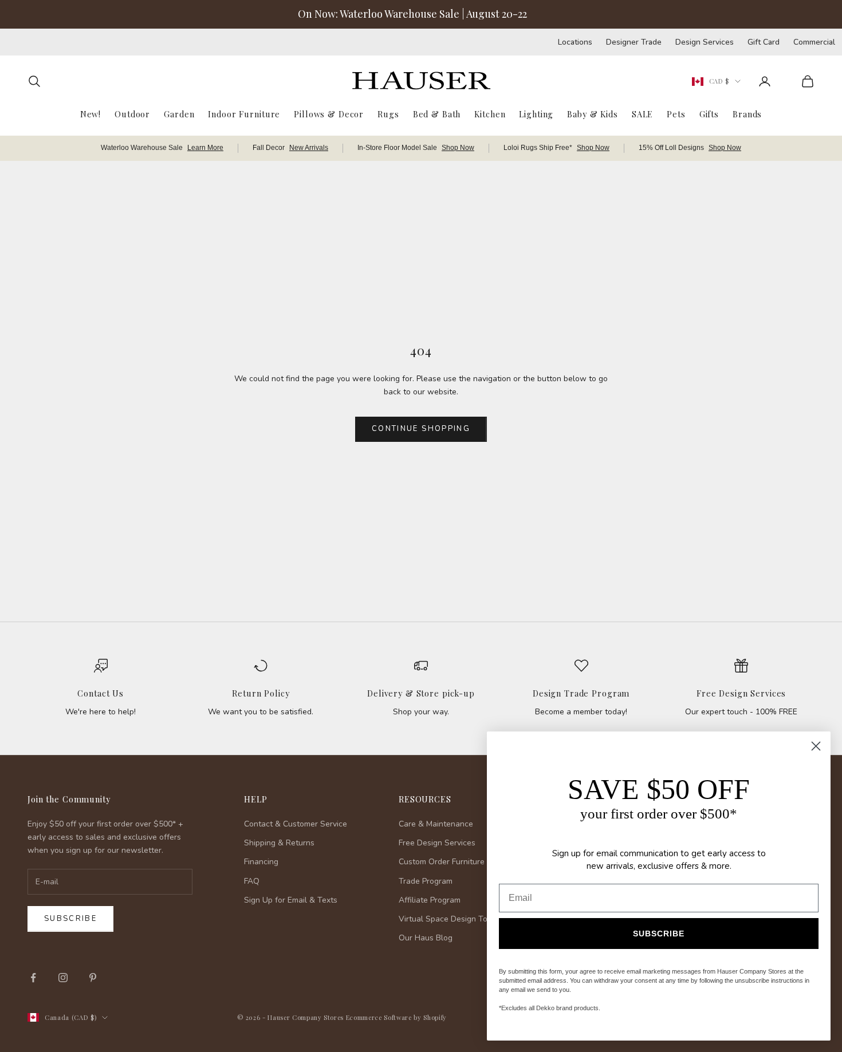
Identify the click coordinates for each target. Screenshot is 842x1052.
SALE (642, 114)
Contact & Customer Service (295, 823)
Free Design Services (741, 693)
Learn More (205, 148)
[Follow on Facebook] (33, 977)
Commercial (814, 42)
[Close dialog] (816, 746)
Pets (676, 114)
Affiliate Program (430, 900)
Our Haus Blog (426, 937)
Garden (179, 114)
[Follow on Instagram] (63, 977)
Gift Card (763, 42)
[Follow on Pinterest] (93, 977)
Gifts (709, 114)
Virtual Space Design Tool (446, 918)
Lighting (536, 114)
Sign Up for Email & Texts (290, 900)
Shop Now (458, 148)
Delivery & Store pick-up (421, 693)
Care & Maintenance (436, 823)
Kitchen (489, 114)
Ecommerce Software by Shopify (396, 1017)
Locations (575, 42)
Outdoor (132, 114)
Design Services (704, 42)
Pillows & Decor (329, 114)
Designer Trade (634, 42)
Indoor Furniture (244, 114)
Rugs (388, 114)
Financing (261, 861)
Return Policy (260, 693)
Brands (747, 114)
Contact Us (100, 693)
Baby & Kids (592, 114)
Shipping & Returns (279, 842)
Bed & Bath (437, 114)
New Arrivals (308, 148)
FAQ (251, 881)
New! (90, 114)
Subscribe (70, 918)
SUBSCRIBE (658, 933)
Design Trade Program (581, 693)
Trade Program (426, 881)
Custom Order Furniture (442, 861)
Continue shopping (421, 429)
